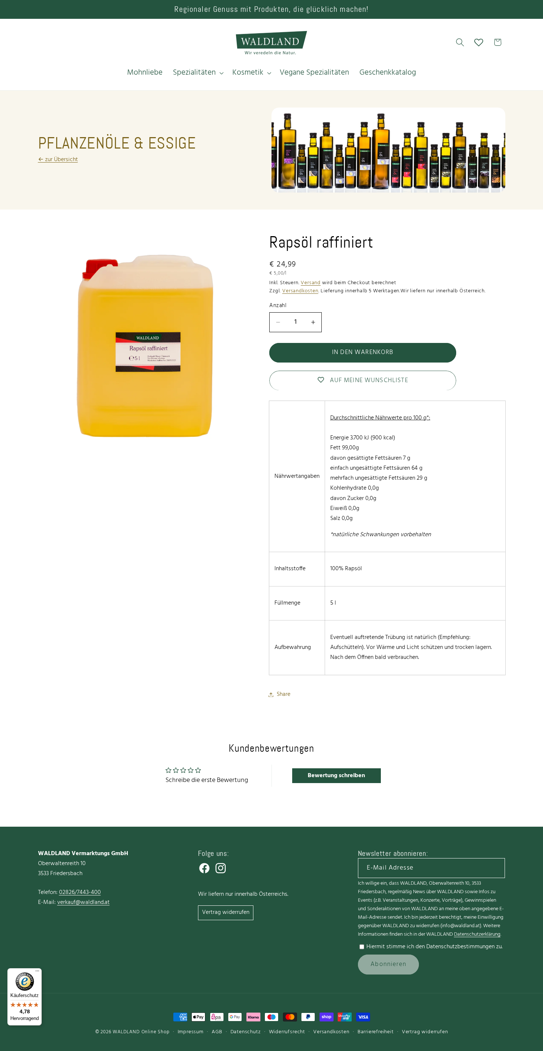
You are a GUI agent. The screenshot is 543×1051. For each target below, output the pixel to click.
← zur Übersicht (58, 159)
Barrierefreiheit (376, 1032)
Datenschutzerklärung (477, 934)
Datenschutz (245, 1032)
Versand (311, 283)
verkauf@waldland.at (83, 902)
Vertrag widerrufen (225, 912)
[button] (197, 73)
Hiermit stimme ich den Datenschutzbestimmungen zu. (434, 947)
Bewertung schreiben (336, 775)
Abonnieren (388, 964)
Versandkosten (300, 291)
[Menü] (37, 972)
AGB (217, 1032)
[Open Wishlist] (478, 42)
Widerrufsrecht (287, 1032)
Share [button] (283, 694)
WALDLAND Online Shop (141, 1032)
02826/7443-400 (80, 892)
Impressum (191, 1032)
